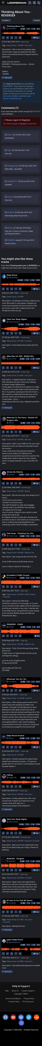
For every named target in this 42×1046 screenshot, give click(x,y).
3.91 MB (20, 341)
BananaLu (12, 578)
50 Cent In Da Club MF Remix (20, 900)
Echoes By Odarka (15, 472)
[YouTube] (13, 1017)
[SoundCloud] (36, 1017)
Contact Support (28, 991)
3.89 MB (20, 841)
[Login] (30, 2)
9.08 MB (20, 552)
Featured (28, 841)
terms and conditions (11, 96)
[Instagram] (21, 1023)
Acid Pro (29, 698)
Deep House (11, 45)
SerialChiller (13, 277)
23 (39, 324)
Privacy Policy (29, 998)
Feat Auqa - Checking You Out (20, 533)
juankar (12, 474)
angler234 (12, 777)
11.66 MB (20, 698)
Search (37, 20)
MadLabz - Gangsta (15, 858)
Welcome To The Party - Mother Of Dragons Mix (22, 418)
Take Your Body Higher (17, 319)
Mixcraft (28, 439)
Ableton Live (29, 552)
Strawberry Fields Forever (18, 575)
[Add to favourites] (16, 38)
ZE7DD (11, 627)
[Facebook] (5, 1017)
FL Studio (28, 341)
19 (39, 861)
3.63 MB (20, 755)
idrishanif (10, 212)
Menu (6, 20)
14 (39, 474)
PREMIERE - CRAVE (15, 624)
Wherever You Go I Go (16, 679)
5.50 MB (20, 491)
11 (39, 536)
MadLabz (12, 861)
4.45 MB (20, 439)
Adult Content (30, 594)
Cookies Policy (13, 1001)
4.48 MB (20, 45)
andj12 (9, 135)
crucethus (12, 681)
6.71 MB (20, 919)
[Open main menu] (3, 2)
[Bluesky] (21, 1017)
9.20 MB (20, 961)
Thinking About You (15, 26)
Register (23, 123)
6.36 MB (20, 878)
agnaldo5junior (14, 942)
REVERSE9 (12, 29)
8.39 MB (20, 794)
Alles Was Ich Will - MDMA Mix (20, 356)
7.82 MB (20, 644)
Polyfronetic (13, 536)
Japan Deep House (15, 939)
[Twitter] (29, 1017)
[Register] (34, 2)
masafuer (12, 903)
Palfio (9, 150)
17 (39, 359)
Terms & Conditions (13, 998)
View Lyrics (8, 78)
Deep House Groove (15, 735)
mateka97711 (12, 181)
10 (39, 824)
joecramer (13, 359)
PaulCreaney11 (14, 322)
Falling (10, 775)
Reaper (27, 491)
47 (39, 280)
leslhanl (10, 228)
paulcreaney (13, 822)
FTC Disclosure (28, 1001)
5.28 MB (20, 296)
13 (39, 423)
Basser (11, 738)
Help (7, 991)
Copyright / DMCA (21, 994)
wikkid (11, 423)
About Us (15, 991)
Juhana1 (10, 197)
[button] (39, 2)
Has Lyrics (28, 45)
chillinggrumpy (13, 166)
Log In (15, 123)
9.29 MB (20, 375)
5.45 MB (20, 594)
